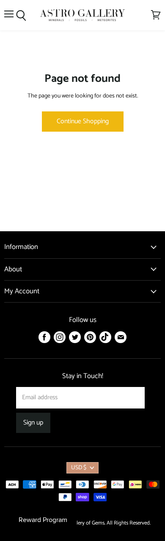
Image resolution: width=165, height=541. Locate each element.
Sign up (33, 422)
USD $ (78, 468)
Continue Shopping (83, 121)
